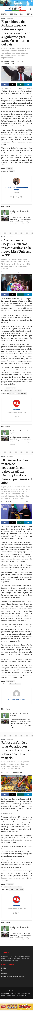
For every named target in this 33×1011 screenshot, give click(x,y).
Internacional (10, 18)
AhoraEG (7, 993)
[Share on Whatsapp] (20, 84)
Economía (13, 14)
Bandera (4, 973)
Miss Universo (22, 393)
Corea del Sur (14, 889)
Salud (22, 14)
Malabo (3, 968)
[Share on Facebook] (5, 84)
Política (4, 14)
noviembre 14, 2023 (16, 772)
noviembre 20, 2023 (16, 272)
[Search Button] (31, 9)
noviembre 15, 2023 (23, 502)
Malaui (12, 171)
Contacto (3, 991)
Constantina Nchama (9, 502)
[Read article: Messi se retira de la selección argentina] (5, 212)
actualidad (13, 393)
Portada (3, 18)
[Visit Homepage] (15, 9)
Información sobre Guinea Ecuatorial (12, 976)
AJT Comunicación (22, 995)
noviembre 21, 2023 (9, 63)
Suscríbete (12, 991)
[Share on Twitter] (12, 84)
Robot (21, 889)
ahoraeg (6, 272)
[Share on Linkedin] (28, 84)
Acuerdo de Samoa (15, 684)
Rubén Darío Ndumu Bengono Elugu (13, 61)
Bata (2, 971)
